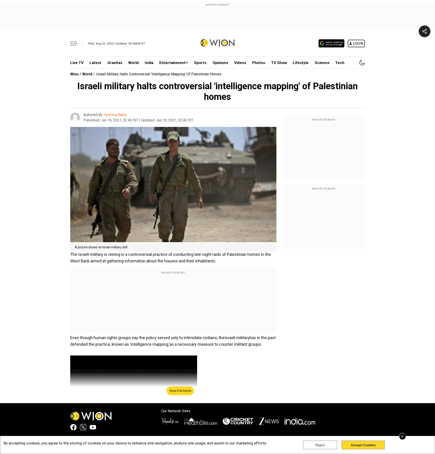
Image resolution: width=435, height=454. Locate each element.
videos (240, 62)
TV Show (279, 62)
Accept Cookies (363, 445)
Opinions (220, 62)
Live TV (77, 62)
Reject (320, 445)
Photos (258, 62)
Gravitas (114, 62)
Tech (339, 62)
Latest (95, 62)
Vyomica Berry (115, 115)
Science (322, 62)
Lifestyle (301, 62)
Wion (74, 74)
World (133, 62)
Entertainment (172, 62)
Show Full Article (180, 390)
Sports (200, 62)
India (149, 62)
